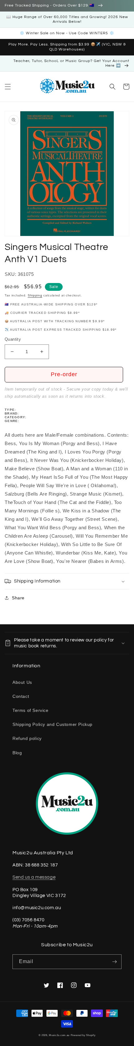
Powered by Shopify (83, 1035)
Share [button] (18, 597)
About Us (22, 682)
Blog (17, 752)
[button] (8, 87)
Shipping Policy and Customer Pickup (52, 724)
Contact (20, 696)
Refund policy (27, 738)
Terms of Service (30, 710)
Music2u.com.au (59, 1035)
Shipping (35, 295)
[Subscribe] (114, 961)
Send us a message (33, 877)
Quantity (13, 339)
